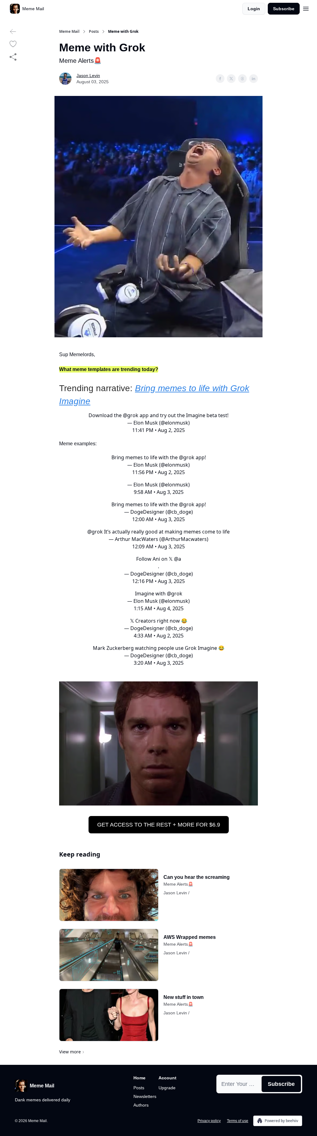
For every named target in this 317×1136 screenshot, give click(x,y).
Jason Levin (88, 75)
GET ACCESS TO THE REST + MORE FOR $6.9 (158, 825)
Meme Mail (69, 31)
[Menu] (306, 7)
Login (254, 8)
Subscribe (283, 8)
